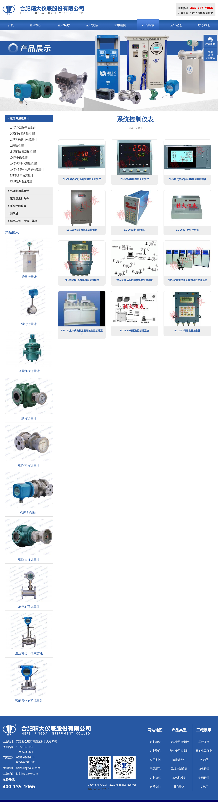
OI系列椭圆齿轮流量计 (23, 133)
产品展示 (148, 25)
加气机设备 (179, 777)
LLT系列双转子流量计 (23, 127)
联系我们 (204, 25)
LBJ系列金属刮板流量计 (24, 151)
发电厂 (204, 787)
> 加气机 (13, 213)
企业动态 (176, 25)
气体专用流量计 (179, 750)
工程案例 (203, 742)
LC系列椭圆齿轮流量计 (23, 139)
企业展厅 (64, 25)
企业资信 (92, 25)
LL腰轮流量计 (18, 145)
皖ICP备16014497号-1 (100, 788)
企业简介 (36, 25)
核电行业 (203, 768)
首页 (11, 25)
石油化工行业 (204, 750)
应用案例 (120, 25)
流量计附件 (179, 760)
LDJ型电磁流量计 (20, 157)
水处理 (204, 760)
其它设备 (179, 787)
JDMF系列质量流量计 (22, 181)
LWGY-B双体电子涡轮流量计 (27, 169)
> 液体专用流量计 (18, 118)
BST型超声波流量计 (21, 175)
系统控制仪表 (179, 768)
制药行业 (203, 777)
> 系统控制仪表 (17, 205)
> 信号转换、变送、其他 (22, 221)
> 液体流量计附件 (18, 198)
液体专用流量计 (179, 742)
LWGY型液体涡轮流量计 (24, 163)
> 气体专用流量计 (18, 190)
